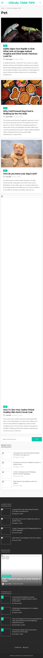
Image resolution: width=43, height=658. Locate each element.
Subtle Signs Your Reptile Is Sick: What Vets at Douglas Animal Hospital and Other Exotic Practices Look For (20, 52)
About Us (25, 647)
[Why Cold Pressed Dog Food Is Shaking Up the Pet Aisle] (21, 92)
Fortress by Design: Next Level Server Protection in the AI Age (24, 631)
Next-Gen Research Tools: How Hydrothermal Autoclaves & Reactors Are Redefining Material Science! (27, 620)
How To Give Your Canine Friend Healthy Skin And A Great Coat (18, 411)
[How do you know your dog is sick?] (21, 153)
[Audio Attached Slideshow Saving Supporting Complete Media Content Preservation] (6, 599)
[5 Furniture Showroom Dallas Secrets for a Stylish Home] (7, 465)
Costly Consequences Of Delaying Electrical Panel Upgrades (24, 473)
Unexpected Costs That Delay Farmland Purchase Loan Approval (26, 454)
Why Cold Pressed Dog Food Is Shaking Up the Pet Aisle (18, 112)
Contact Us (18, 647)
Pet (5, 45)
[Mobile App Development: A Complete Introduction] (6, 611)
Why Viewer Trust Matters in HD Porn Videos (25, 482)
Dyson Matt (9, 59)
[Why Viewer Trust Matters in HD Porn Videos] (7, 484)
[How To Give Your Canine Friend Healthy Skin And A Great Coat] (21, 299)
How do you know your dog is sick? (20, 174)
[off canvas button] (2, 2)
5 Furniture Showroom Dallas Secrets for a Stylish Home (27, 463)
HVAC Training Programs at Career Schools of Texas (21, 580)
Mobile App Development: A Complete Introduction (25, 609)
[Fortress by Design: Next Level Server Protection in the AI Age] (6, 632)
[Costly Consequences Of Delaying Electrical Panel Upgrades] (7, 474)
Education (6, 575)
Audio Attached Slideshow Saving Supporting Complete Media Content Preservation (24, 599)
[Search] (40, 2)
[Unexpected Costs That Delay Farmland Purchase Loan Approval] (7, 455)
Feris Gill (8, 176)
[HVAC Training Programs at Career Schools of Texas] (21, 570)
